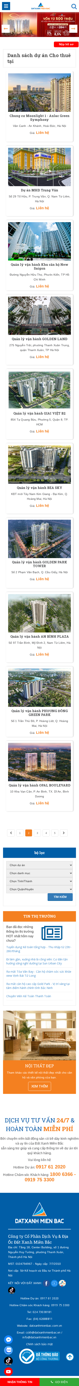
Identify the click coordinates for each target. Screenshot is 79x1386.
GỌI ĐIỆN (61, 1382)
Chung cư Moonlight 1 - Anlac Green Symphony (39, 118)
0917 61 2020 (49, 1298)
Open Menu (6, 6)
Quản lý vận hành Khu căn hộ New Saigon (39, 266)
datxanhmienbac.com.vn (45, 1325)
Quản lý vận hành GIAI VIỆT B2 (39, 413)
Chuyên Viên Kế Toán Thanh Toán (28, 996)
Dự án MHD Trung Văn (39, 190)
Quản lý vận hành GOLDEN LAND (39, 339)
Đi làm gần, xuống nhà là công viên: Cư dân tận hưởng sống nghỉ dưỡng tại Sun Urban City (37, 961)
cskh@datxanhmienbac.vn (43, 1332)
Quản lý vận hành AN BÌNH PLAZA (39, 636)
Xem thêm (39, 1086)
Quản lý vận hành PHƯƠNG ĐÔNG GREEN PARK (39, 713)
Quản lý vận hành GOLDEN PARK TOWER (39, 564)
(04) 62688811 (43, 1319)
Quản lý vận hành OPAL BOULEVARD (39, 785)
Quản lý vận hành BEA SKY (39, 488)
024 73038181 (42, 1312)
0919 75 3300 (60, 1305)
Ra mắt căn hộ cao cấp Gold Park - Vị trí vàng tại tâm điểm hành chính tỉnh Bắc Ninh (38, 986)
